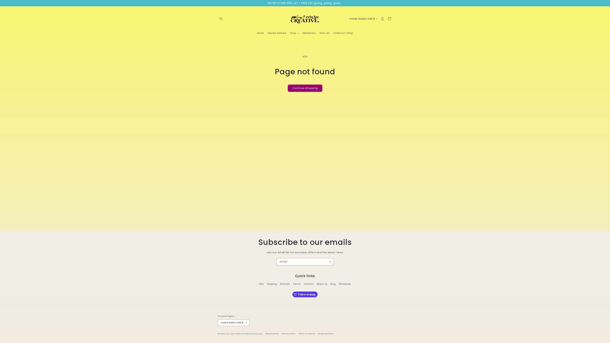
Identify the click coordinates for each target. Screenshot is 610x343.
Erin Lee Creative (234, 334)
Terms (297, 284)
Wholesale (345, 284)
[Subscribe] (329, 262)
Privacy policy (288, 333)
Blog (333, 284)
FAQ (261, 284)
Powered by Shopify (252, 334)
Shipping (272, 284)
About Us (322, 284)
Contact (309, 284)
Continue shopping (305, 88)
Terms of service (306, 333)
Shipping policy (325, 333)
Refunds (285, 284)
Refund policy (272, 333)
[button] (221, 18)
